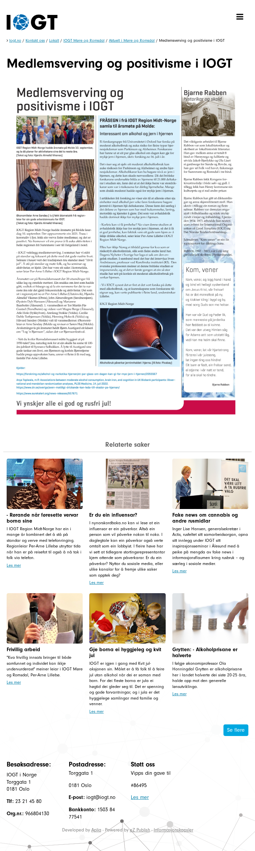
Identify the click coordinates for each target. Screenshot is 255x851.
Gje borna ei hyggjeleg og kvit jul (125, 652)
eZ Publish (140, 830)
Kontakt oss (35, 40)
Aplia (96, 830)
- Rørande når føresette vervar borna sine (42, 518)
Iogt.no (15, 40)
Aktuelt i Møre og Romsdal (132, 40)
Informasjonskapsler (173, 830)
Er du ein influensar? (113, 515)
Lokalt (54, 40)
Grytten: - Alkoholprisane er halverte (204, 652)
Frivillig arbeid (23, 649)
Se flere (236, 730)
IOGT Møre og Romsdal (84, 40)
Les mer (14, 565)
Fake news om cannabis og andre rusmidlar (205, 518)
